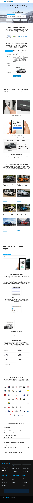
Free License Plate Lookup (15, 468)
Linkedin (5, 470)
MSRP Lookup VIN (4, 482)
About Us (23, 479)
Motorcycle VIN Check (15, 478)
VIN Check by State (14, 471)
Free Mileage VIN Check (25, 468)
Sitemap (23, 485)
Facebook (2, 470)
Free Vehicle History (25, 465)
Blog (23, 478)
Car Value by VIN (4, 485)
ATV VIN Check (14, 479)
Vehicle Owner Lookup (25, 471)
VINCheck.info (7, 497)
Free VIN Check (14, 465)
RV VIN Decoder (14, 482)
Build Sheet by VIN (4, 479)
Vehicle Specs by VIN (4, 478)
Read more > (5, 201)
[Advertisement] (16, 84)
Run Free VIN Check (17, 76)
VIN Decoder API (24, 482)
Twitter (3, 470)
